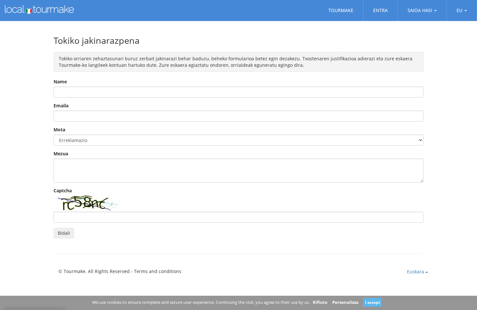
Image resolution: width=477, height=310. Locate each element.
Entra (380, 10)
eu (459, 10)
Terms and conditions (157, 271)
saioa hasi (420, 10)
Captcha (63, 190)
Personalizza (345, 302)
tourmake (340, 10)
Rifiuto (320, 302)
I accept (372, 302)
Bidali (64, 233)
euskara (416, 271)
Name (60, 81)
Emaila (61, 105)
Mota (59, 129)
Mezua (61, 153)
